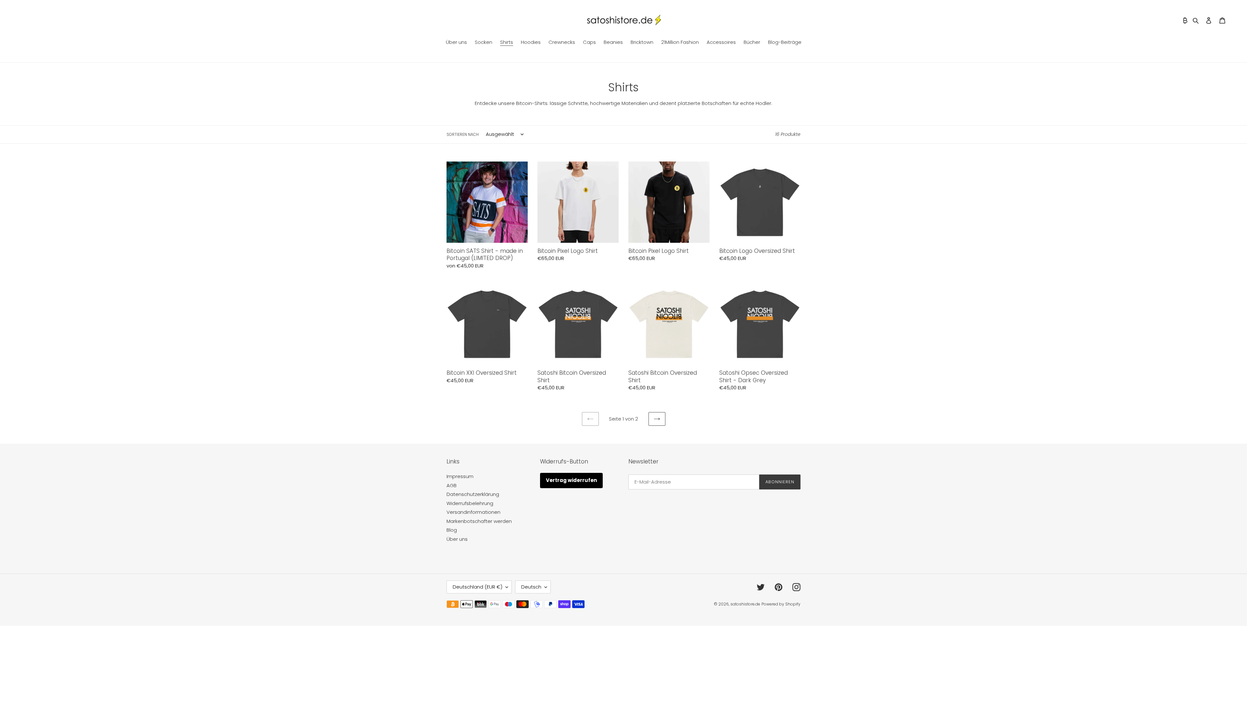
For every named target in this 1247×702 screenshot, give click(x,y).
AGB (452, 485)
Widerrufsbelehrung (470, 503)
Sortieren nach (463, 134)
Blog (452, 529)
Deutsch (531, 586)
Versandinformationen (473, 512)
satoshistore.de (745, 604)
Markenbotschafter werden (479, 521)
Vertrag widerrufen (571, 480)
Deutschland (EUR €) (477, 586)
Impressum (460, 476)
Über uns (457, 539)
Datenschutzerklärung (473, 494)
